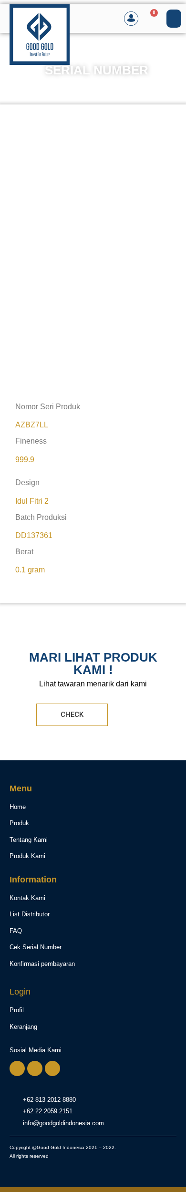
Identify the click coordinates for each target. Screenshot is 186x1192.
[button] (174, 19)
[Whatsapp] (17, 1068)
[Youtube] (52, 1068)
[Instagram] (34, 1068)
